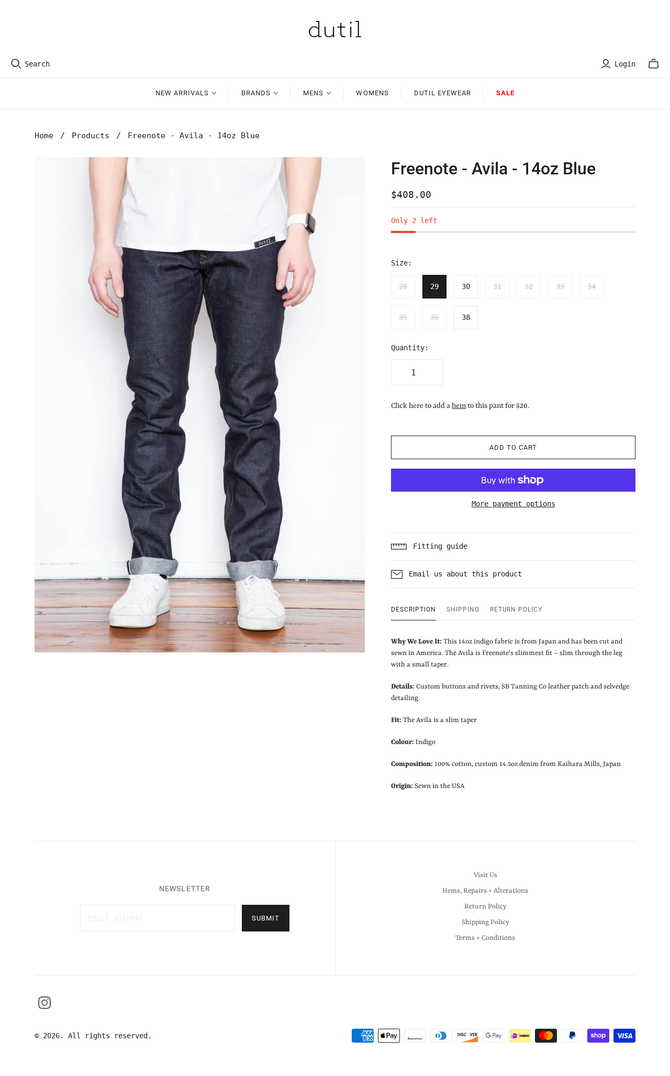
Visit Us (485, 875)
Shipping (462, 609)
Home (44, 135)
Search (37, 64)
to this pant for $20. (490, 406)
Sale (505, 93)
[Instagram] (44, 1002)
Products (90, 135)
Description (413, 609)
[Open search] (16, 64)
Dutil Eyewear (443, 93)
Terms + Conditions (485, 938)
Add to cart (513, 447)
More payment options (513, 504)
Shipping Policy (485, 922)
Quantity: (410, 347)
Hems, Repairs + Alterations (485, 891)
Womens (372, 93)
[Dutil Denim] (335, 29)
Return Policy (516, 609)
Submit (266, 918)
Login (625, 64)
